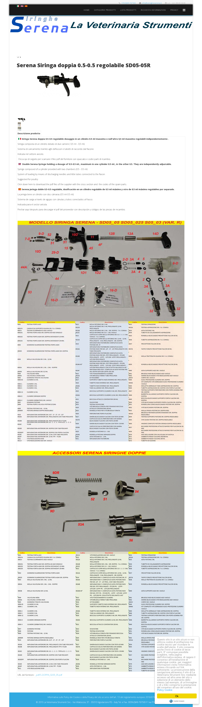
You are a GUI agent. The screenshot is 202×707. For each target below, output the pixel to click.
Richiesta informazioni (153, 10)
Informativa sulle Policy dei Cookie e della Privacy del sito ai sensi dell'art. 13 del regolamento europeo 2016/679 (101, 697)
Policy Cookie (164, 690)
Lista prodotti (128, 10)
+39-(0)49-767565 (128, 3)
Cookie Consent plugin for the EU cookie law (176, 701)
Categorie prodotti (105, 10)
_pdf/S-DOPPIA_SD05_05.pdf (48, 674)
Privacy (174, 10)
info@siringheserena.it (152, 3)
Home (87, 10)
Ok (176, 696)
